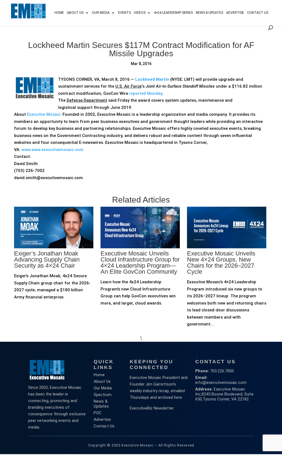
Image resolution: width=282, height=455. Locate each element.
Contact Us (257, 13)
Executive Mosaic (43, 114)
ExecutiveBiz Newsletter (152, 408)
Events (124, 13)
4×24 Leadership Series (173, 13)
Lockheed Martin (152, 79)
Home (59, 13)
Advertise (102, 419)
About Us (75, 13)
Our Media (101, 13)
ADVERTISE (235, 13)
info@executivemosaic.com (220, 382)
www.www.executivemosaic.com (52, 149)
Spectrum (103, 394)
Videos (139, 13)
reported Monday (145, 93)
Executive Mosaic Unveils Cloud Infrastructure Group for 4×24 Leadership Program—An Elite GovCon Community (140, 262)
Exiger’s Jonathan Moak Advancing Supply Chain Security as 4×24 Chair (47, 259)
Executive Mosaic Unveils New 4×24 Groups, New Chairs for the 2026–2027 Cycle (221, 262)
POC (98, 412)
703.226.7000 (222, 370)
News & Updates (209, 13)
